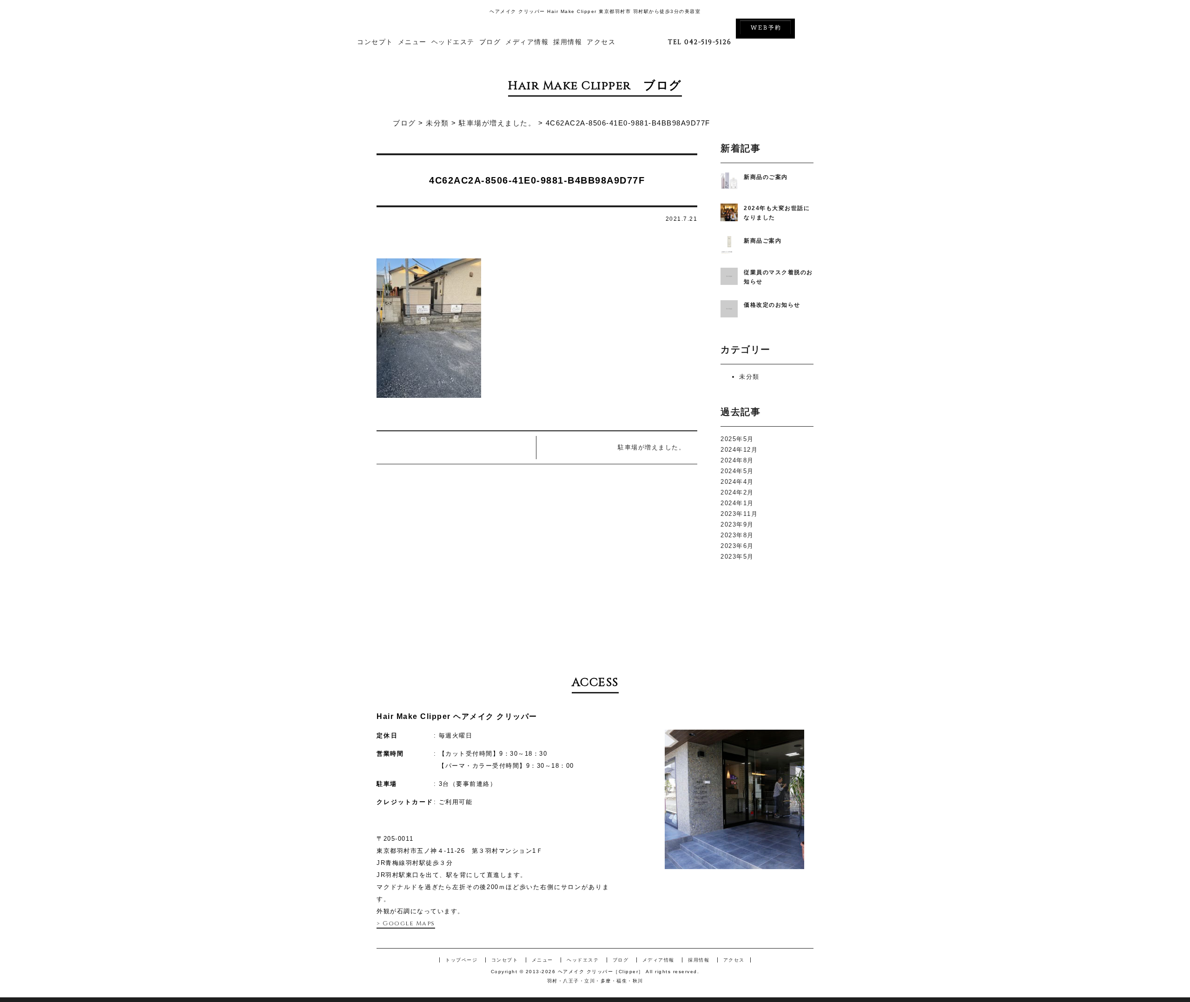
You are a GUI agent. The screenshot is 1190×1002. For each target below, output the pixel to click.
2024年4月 (737, 481)
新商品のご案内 (766, 177)
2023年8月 (737, 535)
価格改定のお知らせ (772, 305)
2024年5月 (737, 471)
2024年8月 (737, 460)
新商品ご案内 (762, 240)
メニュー (412, 42)
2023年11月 (739, 513)
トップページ (461, 959)
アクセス (601, 42)
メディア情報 (527, 42)
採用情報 (567, 42)
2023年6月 (737, 545)
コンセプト (375, 42)
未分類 (749, 376)
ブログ (490, 42)
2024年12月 (739, 449)
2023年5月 (737, 556)
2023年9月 (737, 524)
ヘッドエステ (453, 42)
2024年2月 (737, 492)
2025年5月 (737, 438)
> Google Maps (406, 923)
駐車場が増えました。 (651, 447)
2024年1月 (737, 503)
